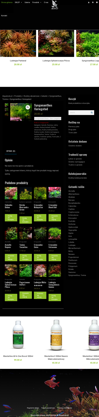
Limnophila (72, 239)
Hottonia (71, 224)
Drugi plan (72, 129)
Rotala (71, 269)
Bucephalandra (74, 203)
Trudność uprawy (45, 137)
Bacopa (71, 200)
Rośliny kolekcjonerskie (50, 130)
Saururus (72, 272)
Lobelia (71, 242)
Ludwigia (71, 245)
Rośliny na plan (39, 132)
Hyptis (70, 233)
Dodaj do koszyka (11, 217)
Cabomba (72, 206)
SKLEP (17, 2)
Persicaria (72, 263)
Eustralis (71, 221)
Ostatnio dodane (75, 146)
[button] (28, 107)
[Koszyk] (93, 2)
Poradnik (35, 2)
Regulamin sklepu (33, 408)
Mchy (70, 251)
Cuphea (71, 209)
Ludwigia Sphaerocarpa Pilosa (56, 61)
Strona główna (6, 2)
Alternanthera (73, 194)
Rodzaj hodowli (45, 127)
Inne (70, 236)
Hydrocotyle (73, 227)
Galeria (27, 2)
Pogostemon (73, 257)
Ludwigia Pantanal (18, 61)
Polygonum (72, 266)
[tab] (11, 151)
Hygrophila (72, 230)
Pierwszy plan (73, 126)
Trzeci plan (55, 137)
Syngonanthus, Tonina (41, 134)
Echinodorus (73, 215)
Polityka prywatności (48, 408)
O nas (46, 2)
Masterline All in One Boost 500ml (18, 356)
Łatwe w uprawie (75, 159)
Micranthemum (74, 248)
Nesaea (71, 254)
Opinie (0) (10, 151)
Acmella (71, 191)
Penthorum (72, 260)
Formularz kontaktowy (64, 408)
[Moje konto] (89, 2)
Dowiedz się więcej (55, 217)
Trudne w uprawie (75, 165)
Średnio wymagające (52, 132)
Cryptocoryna (73, 212)
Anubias (71, 197)
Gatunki (43, 125)
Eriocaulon (72, 218)
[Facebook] (97, 2)
